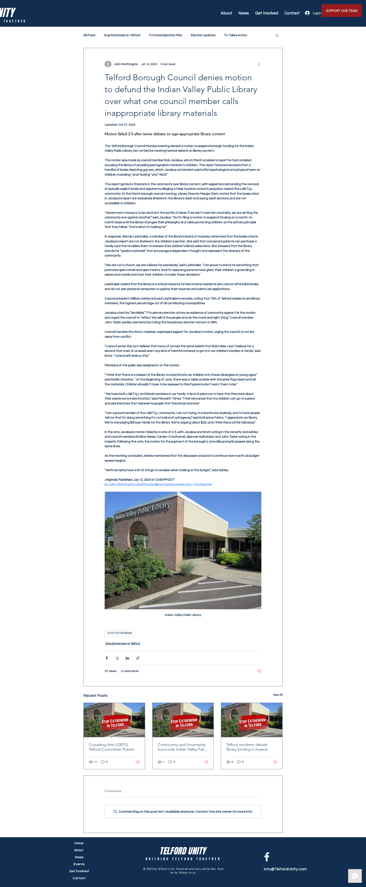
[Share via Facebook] (107, 658)
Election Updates (203, 35)
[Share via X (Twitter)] (117, 658)
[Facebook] (267, 857)
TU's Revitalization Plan (165, 35)
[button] (277, 35)
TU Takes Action (235, 35)
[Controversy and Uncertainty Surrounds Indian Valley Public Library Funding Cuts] (183, 720)
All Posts (89, 35)
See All (278, 694)
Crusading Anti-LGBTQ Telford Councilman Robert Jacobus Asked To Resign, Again (111, 747)
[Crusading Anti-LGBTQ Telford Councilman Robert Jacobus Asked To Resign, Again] (114, 720)
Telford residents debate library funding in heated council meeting (247, 747)
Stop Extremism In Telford (122, 35)
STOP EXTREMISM (119, 633)
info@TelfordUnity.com (285, 869)
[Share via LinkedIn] (127, 658)
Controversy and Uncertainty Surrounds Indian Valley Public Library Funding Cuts (183, 747)
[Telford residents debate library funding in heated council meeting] (251, 720)
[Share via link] (138, 658)
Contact (79, 878)
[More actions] (258, 64)
